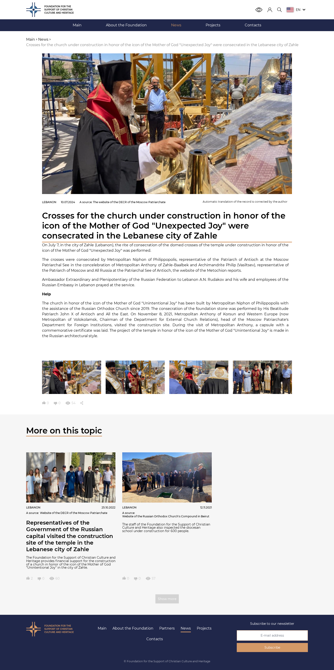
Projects (204, 628)
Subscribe (272, 647)
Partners (167, 628)
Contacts (154, 639)
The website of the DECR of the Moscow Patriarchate (129, 202)
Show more (167, 599)
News (186, 628)
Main (102, 628)
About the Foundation (132, 628)
